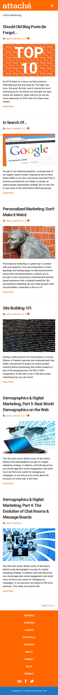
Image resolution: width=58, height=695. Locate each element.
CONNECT (29, 659)
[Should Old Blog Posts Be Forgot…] (29, 60)
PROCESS (29, 644)
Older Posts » (48, 605)
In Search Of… (15, 122)
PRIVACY (29, 673)
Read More (8, 106)
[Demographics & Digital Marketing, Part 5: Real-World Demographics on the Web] (29, 437)
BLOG (29, 666)
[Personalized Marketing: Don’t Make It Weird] (29, 242)
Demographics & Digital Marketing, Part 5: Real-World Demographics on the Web (28, 403)
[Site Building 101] (29, 335)
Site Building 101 (17, 308)
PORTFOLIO (29, 637)
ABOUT (29, 652)
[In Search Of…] (29, 149)
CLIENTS (29, 630)
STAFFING (29, 622)
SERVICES (29, 615)
